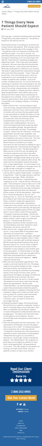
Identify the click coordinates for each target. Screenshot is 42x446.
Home (4, 11)
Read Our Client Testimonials (21, 370)
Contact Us (20, 433)
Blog (9, 11)
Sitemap (23, 439)
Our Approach (20, 425)
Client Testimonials (21, 428)
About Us (21, 423)
